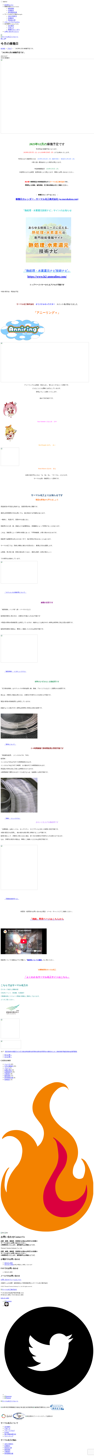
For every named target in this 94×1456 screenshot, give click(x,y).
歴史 (44, 1051)
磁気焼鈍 (11, 8)
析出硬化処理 (39, 1051)
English (6, 1432)
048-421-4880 (8, 1263)
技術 (9, 1051)
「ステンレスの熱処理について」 (15, 592)
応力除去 (23, 1051)
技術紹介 (7, 1079)
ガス (18, 1051)
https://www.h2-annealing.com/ (47, 276)
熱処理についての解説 (34, 960)
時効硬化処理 (30, 1051)
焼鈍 (58, 1051)
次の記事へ (8, 1057)
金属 (71, 1051)
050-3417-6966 (8, 1264)
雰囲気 (75, 1051)
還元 (6, 1051)
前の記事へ (8, 1055)
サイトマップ (8, 1436)
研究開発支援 (12, 12)
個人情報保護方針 (10, 1434)
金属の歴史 (8, 1070)
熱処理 (61, 1051)
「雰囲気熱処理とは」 (11, 899)
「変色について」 (10, 744)
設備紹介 (11, 18)
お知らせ (11, 27)
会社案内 (11, 26)
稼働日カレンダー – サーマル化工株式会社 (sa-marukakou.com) (47, 199)
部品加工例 (11, 20)
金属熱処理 (8, 1072)
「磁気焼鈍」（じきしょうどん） (15, 671)
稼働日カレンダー (14, 29)
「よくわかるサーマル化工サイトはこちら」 (47, 977)
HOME (8, 5)
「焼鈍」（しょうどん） (12, 818)
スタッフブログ (12, 22)
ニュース (7, 1064)
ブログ (9, 48)
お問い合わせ (11, 31)
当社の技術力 (12, 16)
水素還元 (11, 10)
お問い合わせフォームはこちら (11, 1279)
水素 (47, 1051)
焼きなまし (53, 1051)
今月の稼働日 (8, 1066)
